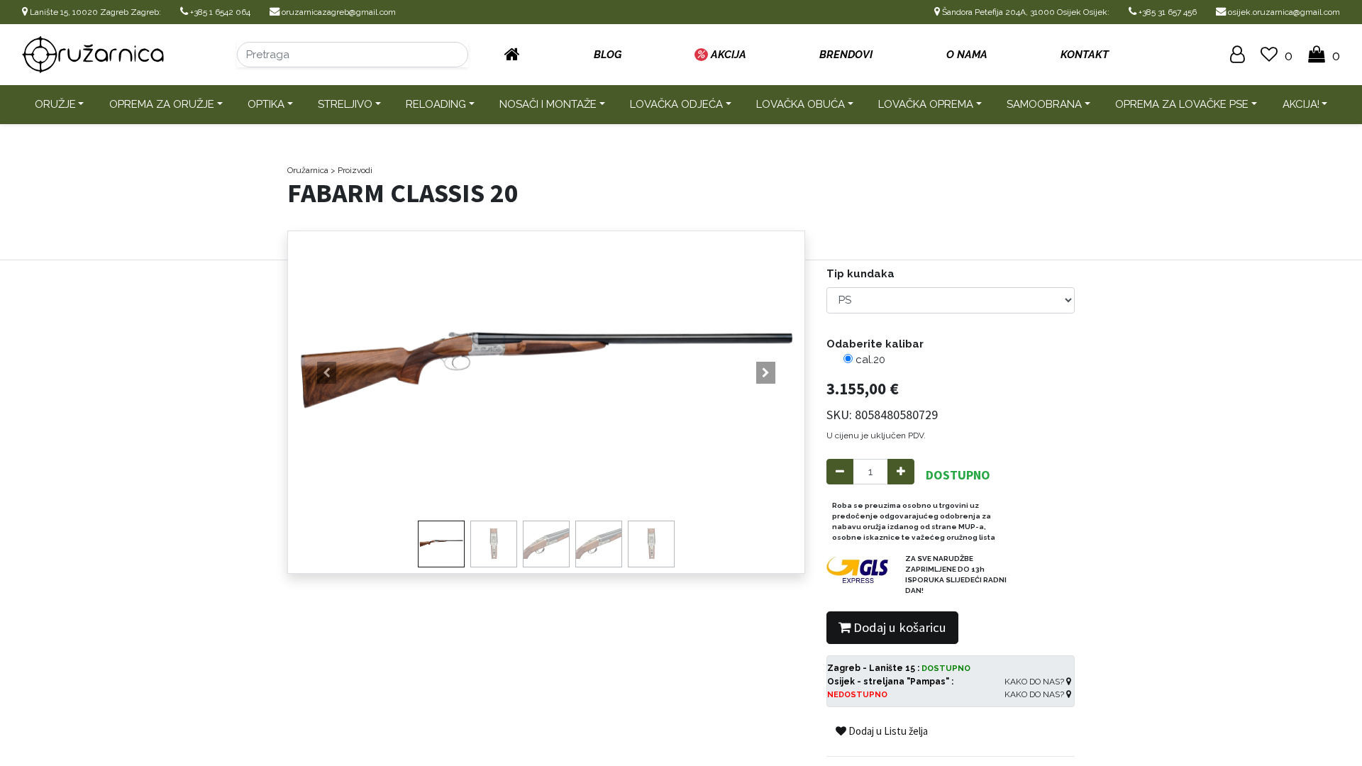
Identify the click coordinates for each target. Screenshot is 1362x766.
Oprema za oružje (161, 104)
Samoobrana (1044, 104)
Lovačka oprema (925, 104)
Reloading (436, 104)
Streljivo (345, 104)
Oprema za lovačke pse (1181, 104)
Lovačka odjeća (676, 104)
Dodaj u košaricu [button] (898, 627)
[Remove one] (839, 472)
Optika (266, 104)
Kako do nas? (1035, 682)
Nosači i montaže (548, 104)
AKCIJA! (1301, 104)
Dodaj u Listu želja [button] (887, 731)
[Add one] (900, 472)
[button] (326, 373)
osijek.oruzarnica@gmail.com (1283, 12)
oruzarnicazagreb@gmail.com (337, 12)
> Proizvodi (351, 170)
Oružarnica (307, 170)
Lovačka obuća (800, 104)
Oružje (55, 104)
